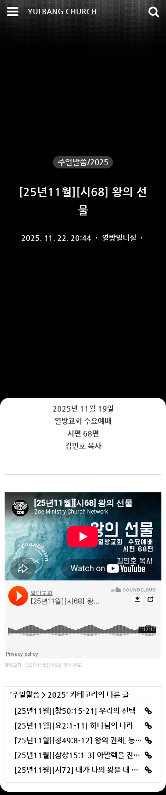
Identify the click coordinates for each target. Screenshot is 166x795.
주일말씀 (26, 694)
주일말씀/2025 (83, 162)
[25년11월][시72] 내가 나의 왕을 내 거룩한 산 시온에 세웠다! (83, 769)
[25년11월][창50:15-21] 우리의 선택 (75, 710)
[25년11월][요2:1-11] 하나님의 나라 (73, 725)
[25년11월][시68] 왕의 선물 (53, 665)
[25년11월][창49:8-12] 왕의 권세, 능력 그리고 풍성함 (83, 740)
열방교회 (13, 665)
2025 (56, 694)
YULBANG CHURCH (62, 11)
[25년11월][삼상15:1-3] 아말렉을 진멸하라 (83, 755)
